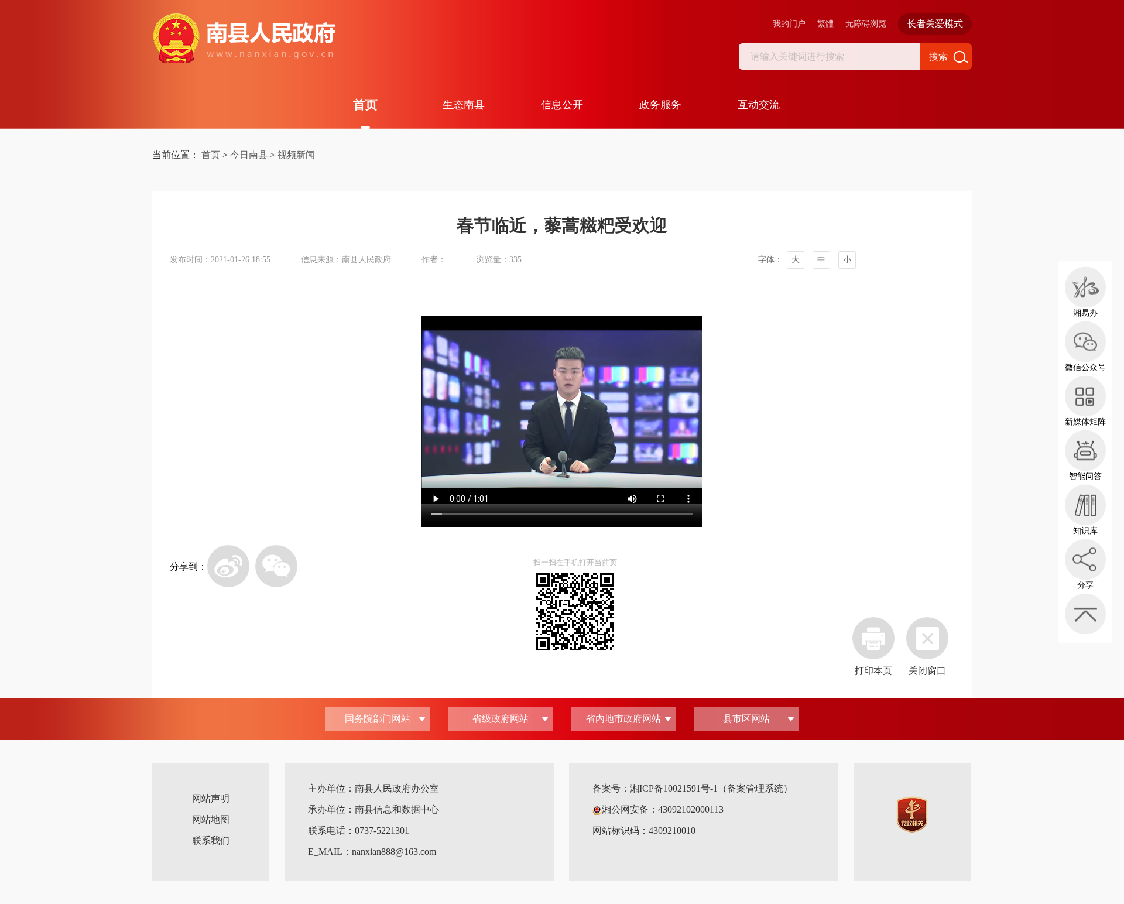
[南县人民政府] (243, 38)
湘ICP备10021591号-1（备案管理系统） (711, 788)
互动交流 (759, 105)
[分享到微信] (276, 566)
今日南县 (249, 155)
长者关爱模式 (935, 24)
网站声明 (210, 798)
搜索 (938, 56)
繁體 (825, 23)
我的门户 (789, 23)
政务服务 (660, 105)
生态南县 (464, 105)
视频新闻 (296, 155)
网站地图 (210, 819)
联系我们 (210, 840)
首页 (365, 105)
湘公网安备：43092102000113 (663, 809)
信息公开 (562, 105)
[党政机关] (912, 814)
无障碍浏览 (865, 23)
